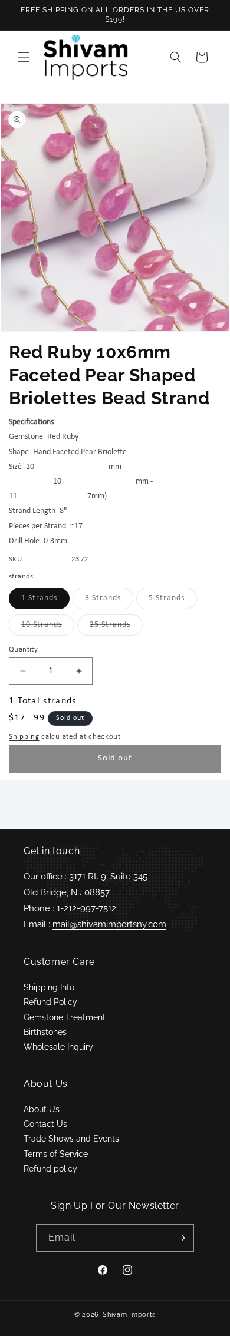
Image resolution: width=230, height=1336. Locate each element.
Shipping (24, 736)
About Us (42, 1109)
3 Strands (109, 601)
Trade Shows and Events (71, 1138)
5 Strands (173, 601)
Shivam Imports (129, 1314)
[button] (24, 57)
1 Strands (45, 601)
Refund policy (50, 1168)
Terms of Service (56, 1154)
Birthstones (45, 1032)
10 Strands (47, 628)
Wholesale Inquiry (58, 1046)
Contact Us (45, 1124)
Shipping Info (49, 987)
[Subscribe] (180, 1238)
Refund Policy (50, 1002)
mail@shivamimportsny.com (109, 924)
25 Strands (116, 628)
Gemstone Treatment (65, 1017)
